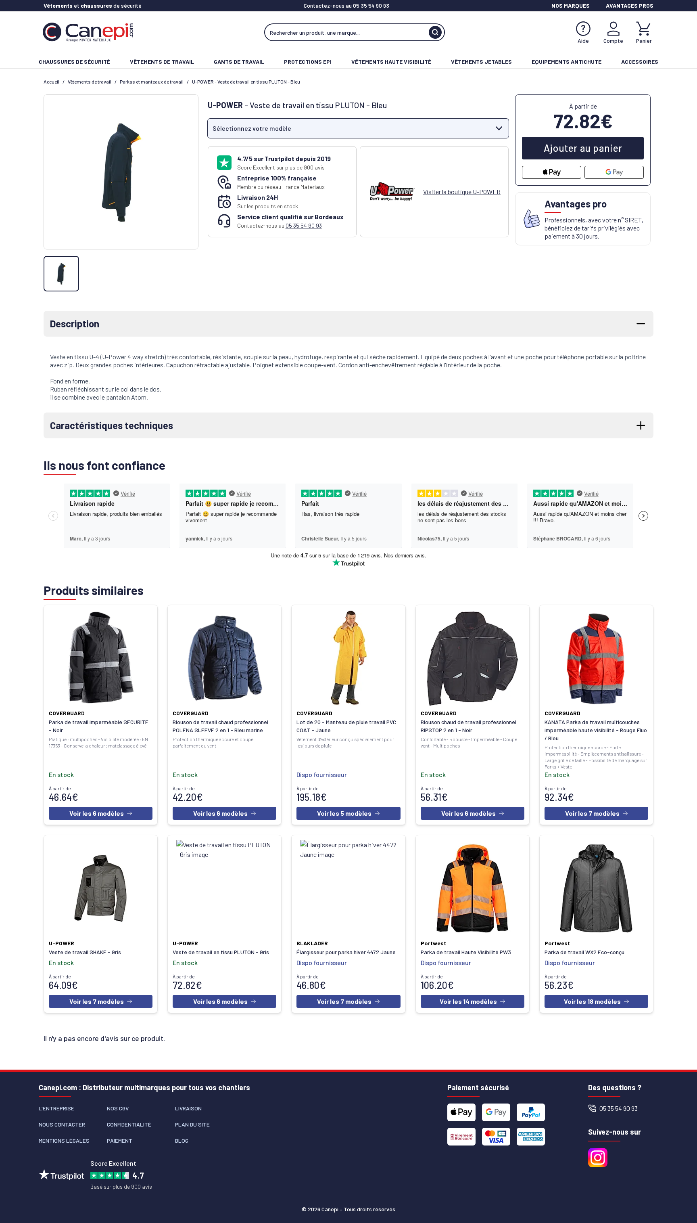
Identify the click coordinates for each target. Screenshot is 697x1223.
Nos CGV (118, 1108)
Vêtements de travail (162, 62)
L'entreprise (56, 1108)
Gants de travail (239, 62)
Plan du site (192, 1124)
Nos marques (570, 5)
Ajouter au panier (583, 148)
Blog (181, 1140)
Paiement (119, 1140)
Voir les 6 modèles (96, 813)
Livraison (188, 1108)
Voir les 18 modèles (592, 1001)
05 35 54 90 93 (371, 5)
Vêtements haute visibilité (391, 62)
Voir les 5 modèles (344, 813)
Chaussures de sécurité (74, 62)
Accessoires (639, 62)
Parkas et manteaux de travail (152, 81)
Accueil (51, 81)
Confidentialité (129, 1124)
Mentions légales (64, 1140)
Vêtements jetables (481, 62)
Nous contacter (62, 1124)
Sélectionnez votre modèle (252, 128)
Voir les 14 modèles (468, 1001)
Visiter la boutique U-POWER (462, 191)
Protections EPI (308, 62)
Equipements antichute (566, 62)
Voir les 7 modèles (592, 813)
